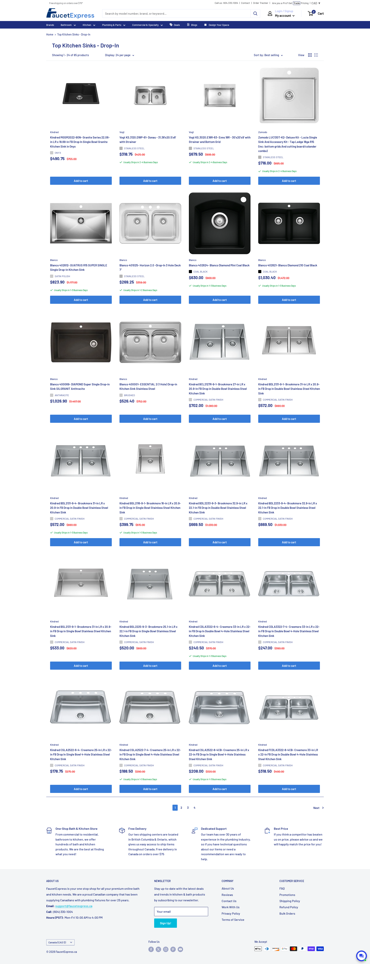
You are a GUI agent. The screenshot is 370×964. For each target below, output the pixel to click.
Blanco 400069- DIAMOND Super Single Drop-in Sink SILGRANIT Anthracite (80, 386)
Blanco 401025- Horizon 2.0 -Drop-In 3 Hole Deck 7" (150, 267)
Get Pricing (290, 3)
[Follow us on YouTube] (180, 949)
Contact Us (229, 901)
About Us (228, 888)
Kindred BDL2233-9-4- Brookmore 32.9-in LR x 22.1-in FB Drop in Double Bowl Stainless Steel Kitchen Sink (287, 507)
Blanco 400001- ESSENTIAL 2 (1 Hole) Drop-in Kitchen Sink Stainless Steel (148, 386)
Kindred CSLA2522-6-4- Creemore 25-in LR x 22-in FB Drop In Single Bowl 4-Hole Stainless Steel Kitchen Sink (81, 754)
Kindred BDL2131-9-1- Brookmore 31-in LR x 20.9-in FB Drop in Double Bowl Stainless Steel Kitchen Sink (289, 388)
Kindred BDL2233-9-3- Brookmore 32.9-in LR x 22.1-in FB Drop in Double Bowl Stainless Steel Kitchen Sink (218, 507)
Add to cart (81, 180)
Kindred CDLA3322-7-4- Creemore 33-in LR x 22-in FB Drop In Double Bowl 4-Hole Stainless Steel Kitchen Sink (289, 631)
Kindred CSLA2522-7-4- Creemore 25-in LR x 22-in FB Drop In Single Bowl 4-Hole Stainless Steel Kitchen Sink (150, 754)
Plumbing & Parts (111, 24)
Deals (177, 24)
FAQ (282, 888)
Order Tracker (260, 3)
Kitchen (87, 24)
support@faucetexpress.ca (73, 906)
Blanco (54, 260)
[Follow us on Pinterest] (173, 949)
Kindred (54, 132)
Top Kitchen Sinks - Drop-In (73, 34)
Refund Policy (288, 907)
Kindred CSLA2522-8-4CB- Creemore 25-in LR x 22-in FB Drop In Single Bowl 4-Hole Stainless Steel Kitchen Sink (219, 754)
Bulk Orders (287, 913)
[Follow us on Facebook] (151, 949)
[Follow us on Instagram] (165, 949)
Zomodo (262, 132)
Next (316, 808)
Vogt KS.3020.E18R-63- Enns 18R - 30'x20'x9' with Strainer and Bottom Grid (220, 140)
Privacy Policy (231, 913)
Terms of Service (233, 919)
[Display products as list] (316, 55)
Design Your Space (218, 24)
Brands (50, 24)
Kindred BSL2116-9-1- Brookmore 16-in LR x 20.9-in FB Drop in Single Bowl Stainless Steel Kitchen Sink (150, 507)
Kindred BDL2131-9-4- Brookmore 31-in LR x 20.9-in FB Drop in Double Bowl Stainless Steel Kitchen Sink (79, 507)
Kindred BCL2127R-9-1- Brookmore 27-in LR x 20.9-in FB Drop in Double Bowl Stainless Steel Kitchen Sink (218, 388)
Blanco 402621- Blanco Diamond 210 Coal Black (287, 265)
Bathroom (66, 24)
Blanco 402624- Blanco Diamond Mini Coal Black (219, 265)
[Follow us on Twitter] (158, 949)
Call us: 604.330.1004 (226, 3)
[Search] (255, 13)
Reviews (227, 894)
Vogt (121, 132)
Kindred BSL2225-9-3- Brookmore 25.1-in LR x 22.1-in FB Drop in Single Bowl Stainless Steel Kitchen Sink (148, 631)
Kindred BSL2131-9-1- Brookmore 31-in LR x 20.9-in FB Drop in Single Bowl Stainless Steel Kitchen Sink (80, 631)
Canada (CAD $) (57, 942)
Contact (245, 3)
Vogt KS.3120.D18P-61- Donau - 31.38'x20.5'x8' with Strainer (147, 140)
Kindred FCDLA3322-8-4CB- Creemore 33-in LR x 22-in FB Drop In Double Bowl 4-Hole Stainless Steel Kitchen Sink (288, 754)
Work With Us (231, 907)
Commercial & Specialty (145, 24)
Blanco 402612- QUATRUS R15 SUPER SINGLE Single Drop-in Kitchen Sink (78, 267)
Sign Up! (165, 923)
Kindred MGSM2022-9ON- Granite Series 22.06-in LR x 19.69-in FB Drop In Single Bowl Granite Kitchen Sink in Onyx (80, 142)
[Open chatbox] (361, 955)
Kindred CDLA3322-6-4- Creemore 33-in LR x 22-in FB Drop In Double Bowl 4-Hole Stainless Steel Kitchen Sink (220, 631)
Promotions (287, 894)
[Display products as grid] (310, 55)
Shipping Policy (289, 901)
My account (283, 15)
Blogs (194, 24)
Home (49, 34)
